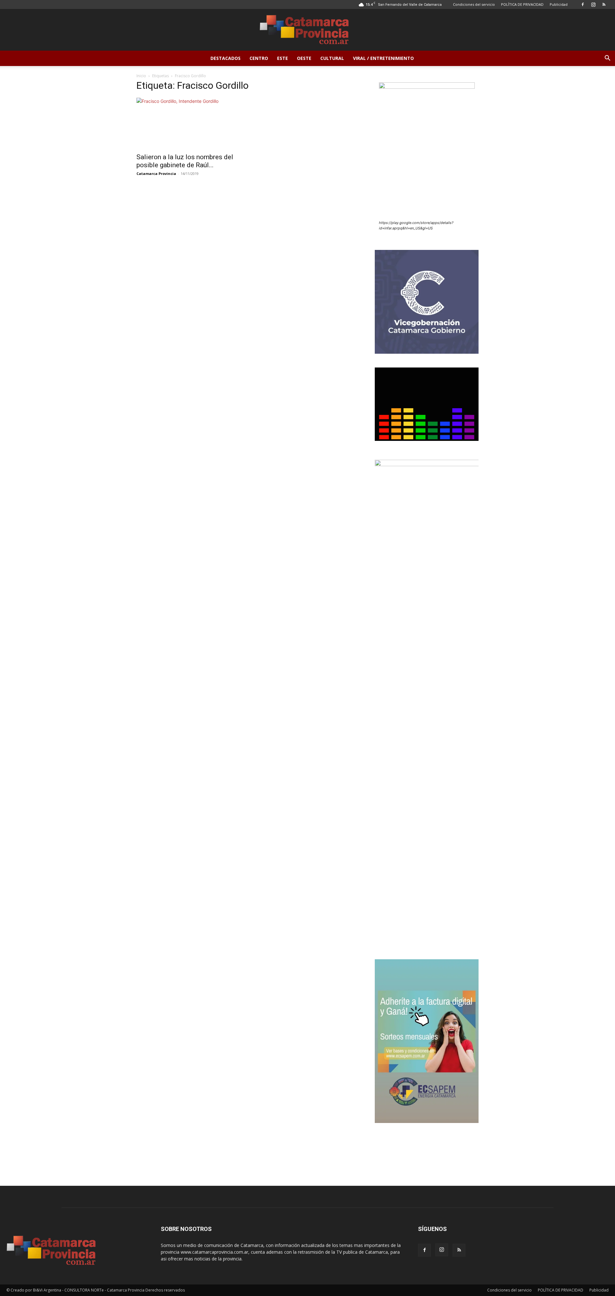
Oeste (304, 58)
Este (282, 58)
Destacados (225, 58)
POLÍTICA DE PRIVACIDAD (522, 4)
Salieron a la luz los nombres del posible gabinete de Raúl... (184, 161)
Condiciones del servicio (474, 4)
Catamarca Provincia (156, 173)
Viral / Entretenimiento (383, 58)
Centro (259, 58)
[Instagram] (593, 4)
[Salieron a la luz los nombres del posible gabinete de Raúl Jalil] (188, 123)
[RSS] (604, 4)
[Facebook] (582, 4)
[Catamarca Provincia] (307, 30)
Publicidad (559, 4)
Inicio (141, 75)
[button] (607, 59)
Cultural (332, 58)
